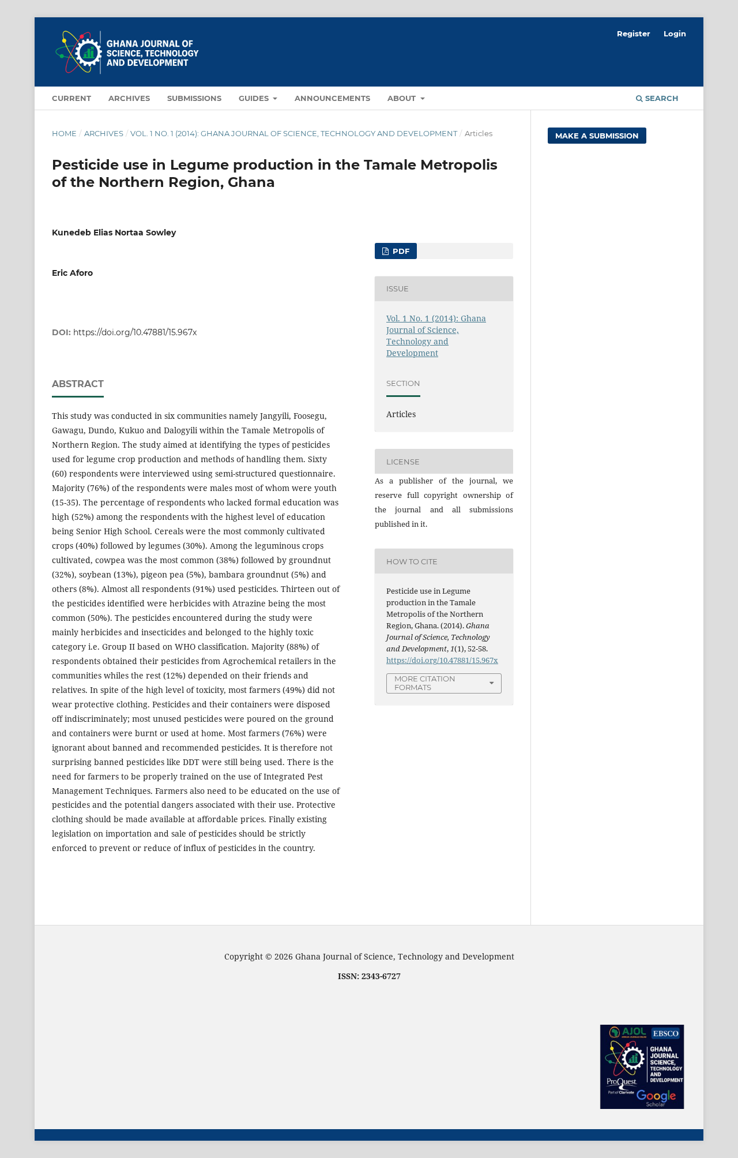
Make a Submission (597, 135)
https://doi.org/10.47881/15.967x (135, 332)
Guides (255, 98)
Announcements (332, 98)
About (402, 98)
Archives (129, 98)
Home (64, 133)
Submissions (194, 98)
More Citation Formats (424, 683)
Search (661, 98)
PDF (399, 251)
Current (71, 98)
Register (633, 33)
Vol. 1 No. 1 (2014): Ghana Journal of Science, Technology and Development (293, 133)
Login (675, 33)
